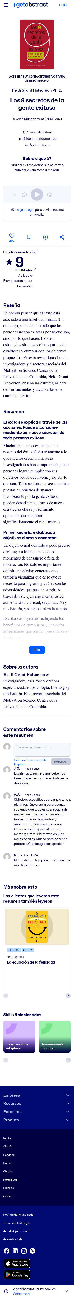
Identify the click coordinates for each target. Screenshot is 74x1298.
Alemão (8, 1146)
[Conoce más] (38, 251)
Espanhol (9, 1154)
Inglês (7, 1138)
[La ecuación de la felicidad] (37, 927)
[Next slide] (68, 995)
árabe (7, 1196)
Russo (7, 1163)
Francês (8, 1187)
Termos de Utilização (16, 1223)
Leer (37, 650)
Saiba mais (21, 1294)
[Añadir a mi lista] (45, 237)
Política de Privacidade (18, 1214)
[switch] (37, 194)
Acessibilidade (12, 1239)
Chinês (7, 1171)
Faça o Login (24, 210)
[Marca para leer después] (28, 237)
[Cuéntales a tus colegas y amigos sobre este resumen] (62, 237)
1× (14, 194)
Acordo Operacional (16, 1231)
